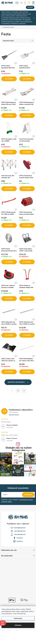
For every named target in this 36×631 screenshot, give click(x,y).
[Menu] (33, 2)
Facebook (19, 538)
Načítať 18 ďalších (16, 382)
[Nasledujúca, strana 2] (18, 390)
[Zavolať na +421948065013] (21, 2)
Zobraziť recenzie (14, 415)
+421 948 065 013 (19, 531)
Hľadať (30, 7)
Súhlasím (18, 625)
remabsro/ (19, 541)
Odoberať (28, 495)
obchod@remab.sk (20, 528)
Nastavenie (18, 618)
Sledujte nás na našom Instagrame (19, 449)
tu (24, 614)
